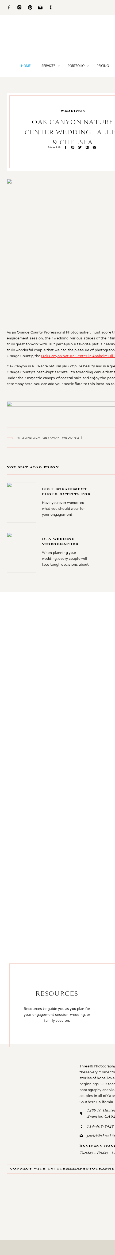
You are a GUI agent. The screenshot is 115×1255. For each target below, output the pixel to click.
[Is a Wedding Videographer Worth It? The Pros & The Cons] (50, 552)
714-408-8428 (100, 1127)
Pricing (103, 65)
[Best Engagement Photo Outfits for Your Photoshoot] (49, 502)
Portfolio (76, 65)
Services (48, 65)
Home (26, 65)
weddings (72, 110)
